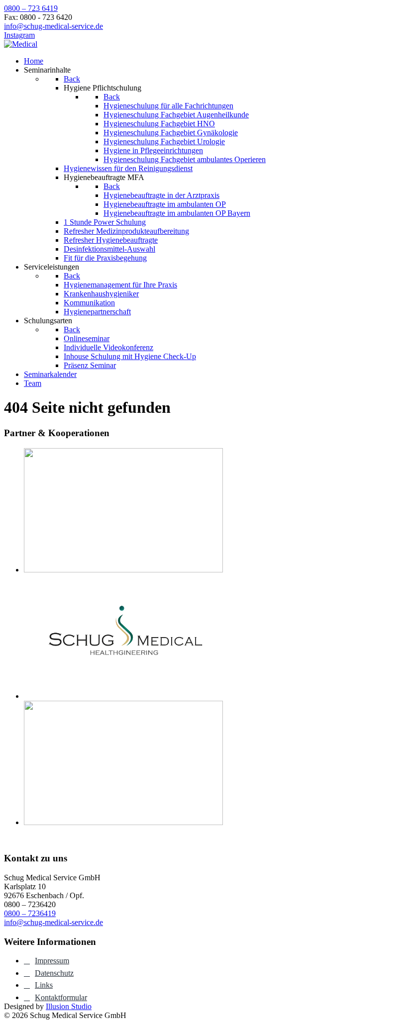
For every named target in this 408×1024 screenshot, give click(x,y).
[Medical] (20, 44)
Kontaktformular (61, 997)
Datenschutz (54, 973)
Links (44, 985)
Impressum (52, 960)
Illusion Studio (69, 1006)
